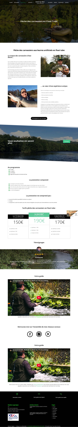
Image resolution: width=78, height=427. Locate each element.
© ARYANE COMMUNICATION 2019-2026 (35, 426)
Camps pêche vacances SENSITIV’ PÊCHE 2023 (38, 407)
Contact (66, 2)
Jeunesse (30, 2)
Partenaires (60, 2)
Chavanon (39, 317)
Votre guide (16, 2)
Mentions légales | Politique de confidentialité (17, 426)
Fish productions (38, 315)
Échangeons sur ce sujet (39, 118)
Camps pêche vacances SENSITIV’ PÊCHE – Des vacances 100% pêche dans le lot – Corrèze (39, 413)
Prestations (23, 2)
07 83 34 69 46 (13, 406)
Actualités (50, 2)
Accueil (11, 2)
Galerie (55, 2)
